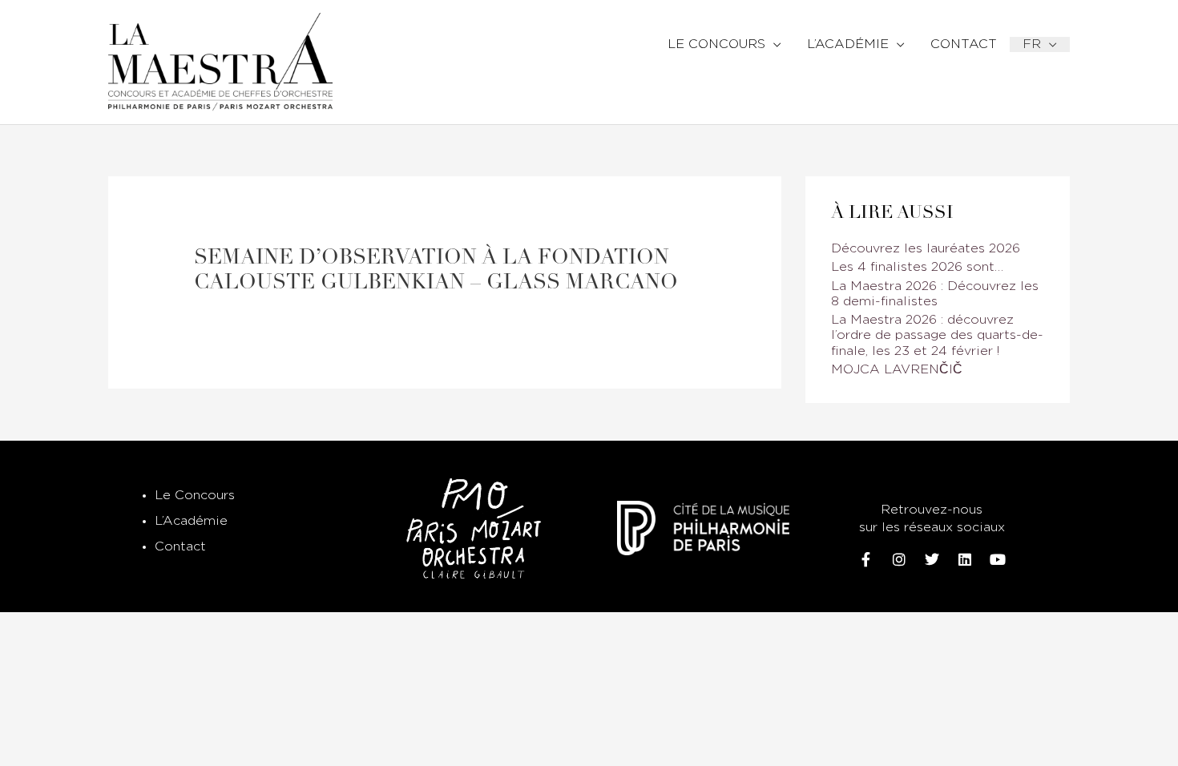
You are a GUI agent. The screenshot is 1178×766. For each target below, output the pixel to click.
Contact (180, 547)
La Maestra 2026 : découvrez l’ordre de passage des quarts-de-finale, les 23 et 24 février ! (937, 335)
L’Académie (191, 521)
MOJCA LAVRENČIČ (896, 370)
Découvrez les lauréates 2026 (925, 249)
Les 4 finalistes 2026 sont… (917, 267)
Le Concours (195, 496)
